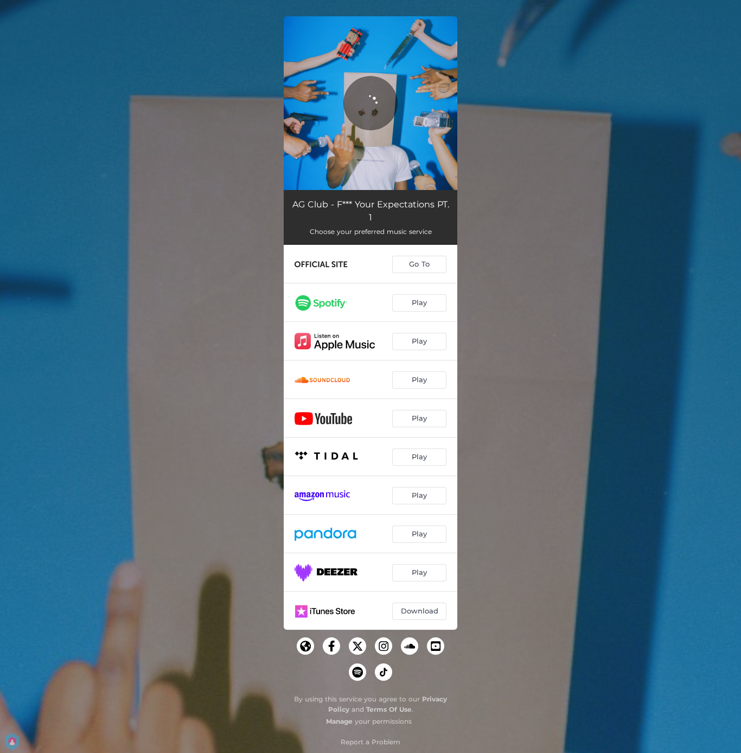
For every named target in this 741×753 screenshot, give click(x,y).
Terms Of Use (389, 709)
